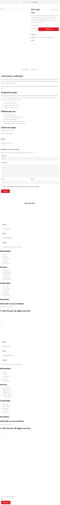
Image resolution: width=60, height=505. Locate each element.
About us (5, 254)
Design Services (6, 275)
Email (32, 179)
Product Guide (34, 25)
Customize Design (7, 279)
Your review (4, 162)
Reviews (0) (34, 69)
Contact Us (5, 261)
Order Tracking (6, 289)
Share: (32, 40)
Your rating (4, 156)
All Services (6, 293)
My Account (6, 286)
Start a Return (6, 258)
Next (56, 9)
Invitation (48, 37)
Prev (53, 9)
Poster (52, 37)
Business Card (37, 37)
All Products (6, 291)
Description (25, 69)
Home (24, 2)
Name (3, 179)
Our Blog (5, 256)
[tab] (25, 69)
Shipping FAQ (6, 263)
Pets (29, 2)
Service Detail (6, 295)
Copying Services (7, 277)
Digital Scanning (7, 272)
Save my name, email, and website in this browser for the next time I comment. (21, 186)
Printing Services (7, 270)
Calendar (43, 37)
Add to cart (48, 29)
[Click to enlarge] (4, 32)
